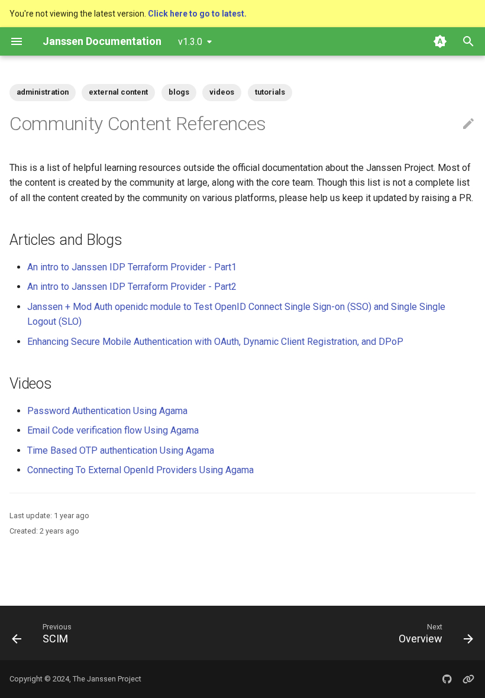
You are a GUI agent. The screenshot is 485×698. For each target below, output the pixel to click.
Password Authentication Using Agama (107, 410)
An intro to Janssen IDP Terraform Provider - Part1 (132, 267)
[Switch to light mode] (440, 41)
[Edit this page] (468, 124)
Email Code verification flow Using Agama (113, 430)
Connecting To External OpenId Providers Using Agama (140, 470)
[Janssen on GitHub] (447, 679)
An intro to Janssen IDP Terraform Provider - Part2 (132, 286)
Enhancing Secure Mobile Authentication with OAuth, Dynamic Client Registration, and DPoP (215, 341)
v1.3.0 (190, 41)
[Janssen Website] (468, 679)
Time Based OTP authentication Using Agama (120, 450)
